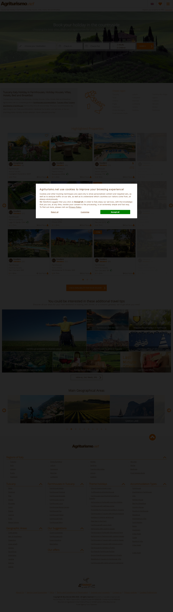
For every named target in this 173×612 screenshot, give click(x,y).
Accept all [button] (115, 212)
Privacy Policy (75, 207)
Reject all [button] (54, 212)
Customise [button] (85, 212)
